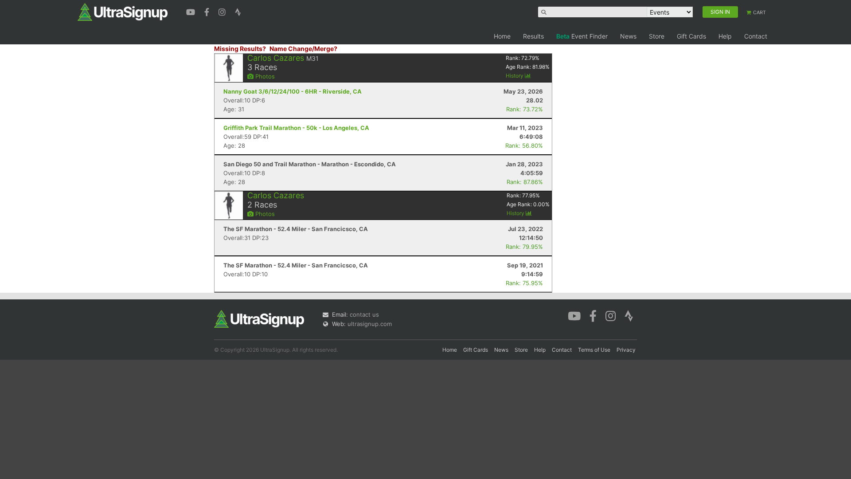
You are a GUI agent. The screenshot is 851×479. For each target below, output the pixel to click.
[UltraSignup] (123, 11)
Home (502, 36)
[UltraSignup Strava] (238, 11)
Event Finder (582, 36)
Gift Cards (691, 36)
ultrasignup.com (369, 323)
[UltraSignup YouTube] (192, 11)
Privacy (626, 349)
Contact (755, 36)
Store (656, 36)
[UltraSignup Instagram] (223, 11)
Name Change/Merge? (303, 48)
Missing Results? (240, 48)
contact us (364, 314)
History (515, 75)
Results (533, 36)
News (628, 36)
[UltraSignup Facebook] (208, 11)
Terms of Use (594, 349)
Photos (264, 76)
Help (725, 36)
